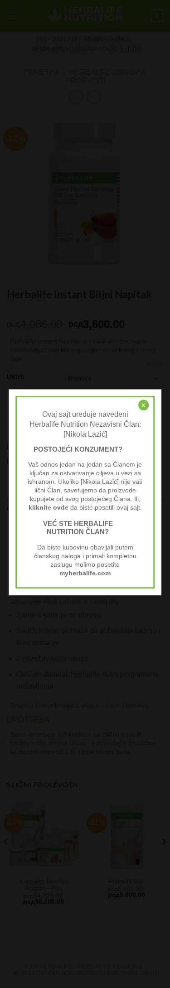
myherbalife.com (85, 573)
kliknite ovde (48, 507)
